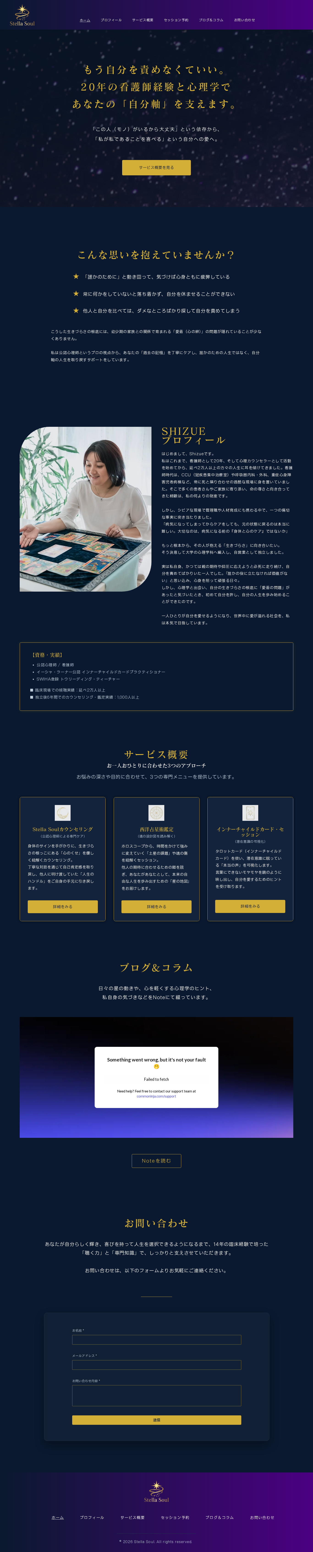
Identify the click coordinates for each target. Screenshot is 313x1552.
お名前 (78, 1330)
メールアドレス (84, 1355)
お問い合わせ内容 (86, 1381)
